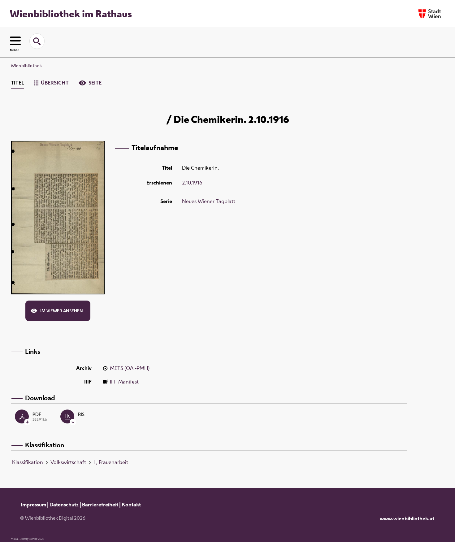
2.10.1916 (192, 182)
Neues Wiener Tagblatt (208, 201)
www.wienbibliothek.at (407, 518)
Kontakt (131, 504)
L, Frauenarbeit (110, 462)
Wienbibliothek (26, 65)
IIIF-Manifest (124, 381)
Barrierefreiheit (100, 504)
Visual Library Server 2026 (27, 538)
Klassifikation (27, 462)
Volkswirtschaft (68, 462)
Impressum (33, 504)
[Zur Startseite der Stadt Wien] (429, 14)
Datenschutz (64, 504)
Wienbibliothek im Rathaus (71, 13)
